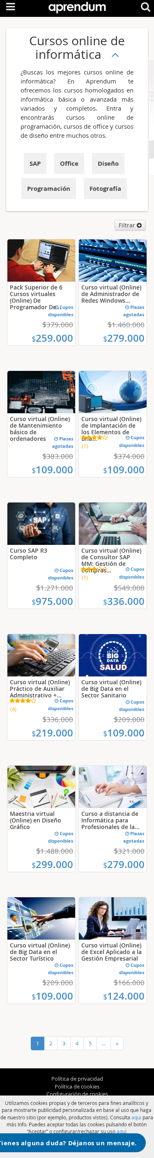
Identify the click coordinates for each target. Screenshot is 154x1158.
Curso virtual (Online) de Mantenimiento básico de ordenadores (40, 428)
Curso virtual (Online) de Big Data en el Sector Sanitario (111, 688)
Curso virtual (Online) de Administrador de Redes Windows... (111, 293)
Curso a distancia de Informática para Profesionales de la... (110, 820)
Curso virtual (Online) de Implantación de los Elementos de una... (111, 428)
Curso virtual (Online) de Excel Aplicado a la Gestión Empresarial (111, 951)
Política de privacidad (77, 1078)
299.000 (52, 864)
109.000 (52, 469)
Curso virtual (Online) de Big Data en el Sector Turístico (40, 951)
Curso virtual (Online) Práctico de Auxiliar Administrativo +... (40, 688)
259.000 (52, 338)
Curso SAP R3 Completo (28, 554)
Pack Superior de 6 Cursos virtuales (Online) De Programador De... (36, 297)
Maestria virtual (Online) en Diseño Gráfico (35, 820)
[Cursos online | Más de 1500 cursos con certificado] (77, 6)
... (104, 1043)
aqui (136, 1117)
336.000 (124, 601)
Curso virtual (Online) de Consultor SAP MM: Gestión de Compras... (111, 560)
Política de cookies (77, 1086)
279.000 (124, 338)
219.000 (52, 732)
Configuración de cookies (77, 1094)
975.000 (52, 601)
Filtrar (128, 225)
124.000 (124, 996)
